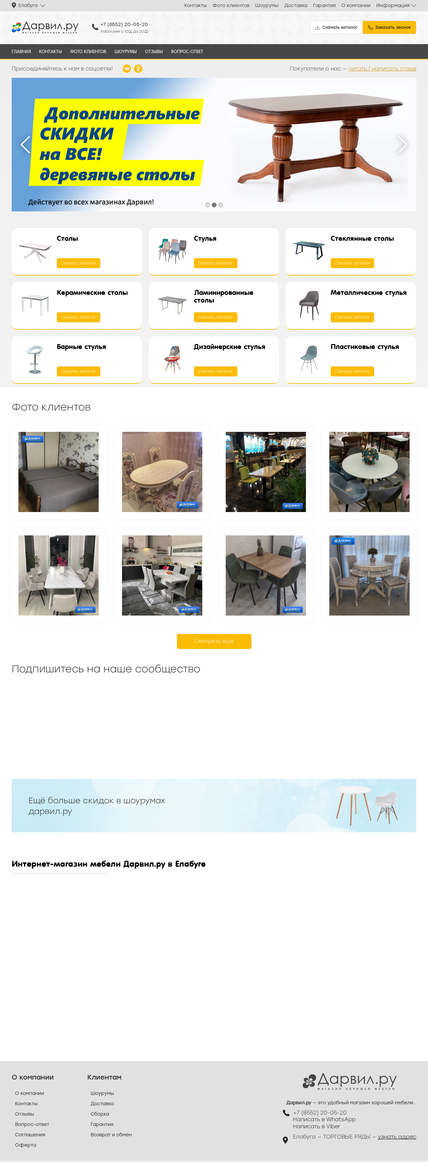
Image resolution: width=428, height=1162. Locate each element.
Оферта (25, 1145)
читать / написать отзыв (382, 68)
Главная (21, 51)
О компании (355, 5)
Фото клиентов (231, 5)
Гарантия (324, 5)
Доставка (295, 5)
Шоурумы (267, 5)
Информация (393, 5)
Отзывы (154, 51)
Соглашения (30, 1135)
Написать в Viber (316, 1126)
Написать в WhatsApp (324, 1119)
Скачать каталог (78, 263)
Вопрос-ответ (187, 51)
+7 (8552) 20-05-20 (124, 24)
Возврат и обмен (111, 1135)
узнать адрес (397, 1137)
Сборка (100, 1114)
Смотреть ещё (214, 641)
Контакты (195, 5)
